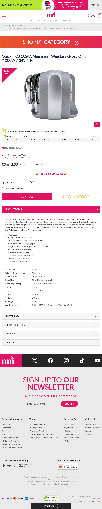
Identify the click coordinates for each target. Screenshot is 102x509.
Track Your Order (71, 437)
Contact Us (7, 427)
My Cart (67, 431)
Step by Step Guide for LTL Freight (44, 437)
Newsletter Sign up (72, 434)
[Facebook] (45, 360)
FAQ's (66, 441)
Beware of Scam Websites (13, 447)
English (95, 5)
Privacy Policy (35, 427)
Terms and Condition (38, 431)
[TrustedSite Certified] (51, 498)
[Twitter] (29, 360)
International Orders (10, 437)
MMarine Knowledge (11, 444)
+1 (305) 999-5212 (77, 4)
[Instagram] (61, 360)
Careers (5, 431)
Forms (88, 431)
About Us (6, 424)
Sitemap (88, 434)
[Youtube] (92, 360)
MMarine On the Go (10, 441)
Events (5, 434)
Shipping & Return (37, 424)
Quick (28, 157)
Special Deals (91, 424)
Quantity (7, 182)
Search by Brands (92, 427)
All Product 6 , (19, 157)
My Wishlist (69, 427)
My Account (69, 424)
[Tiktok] (76, 360)
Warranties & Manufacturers (41, 434)
